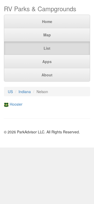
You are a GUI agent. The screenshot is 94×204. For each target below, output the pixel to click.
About (47, 74)
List (47, 48)
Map (47, 34)
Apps (47, 61)
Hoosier (16, 104)
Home (47, 21)
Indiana (25, 91)
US (10, 91)
